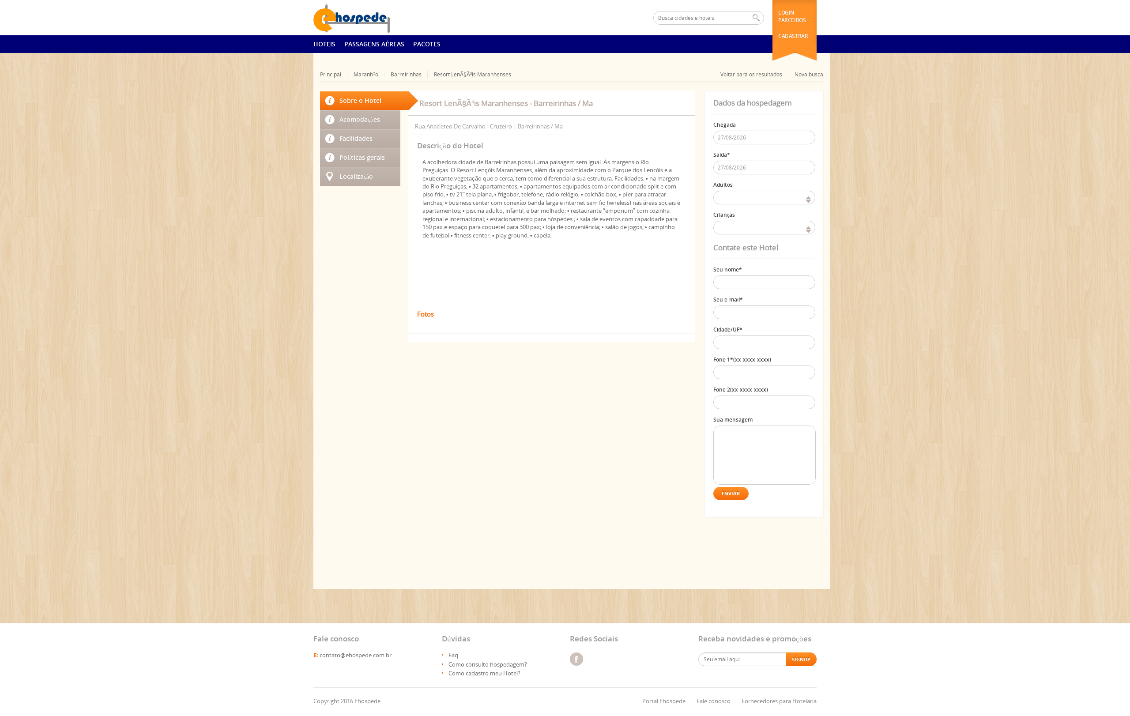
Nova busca (809, 74)
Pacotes (427, 44)
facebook (576, 659)
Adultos (723, 184)
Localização (356, 176)
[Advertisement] (360, 430)
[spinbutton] (764, 197)
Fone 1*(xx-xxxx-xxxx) (742, 359)
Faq (453, 655)
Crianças (724, 215)
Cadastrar (793, 36)
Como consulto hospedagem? (487, 664)
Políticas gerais (362, 157)
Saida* (721, 154)
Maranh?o (366, 74)
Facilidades (356, 138)
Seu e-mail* (728, 299)
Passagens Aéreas (374, 44)
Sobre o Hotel (360, 100)
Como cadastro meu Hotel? (484, 673)
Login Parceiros (792, 16)
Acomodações (359, 119)
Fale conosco (714, 701)
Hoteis (324, 44)
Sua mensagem (733, 419)
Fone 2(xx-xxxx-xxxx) (740, 389)
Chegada (724, 124)
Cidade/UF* (727, 329)
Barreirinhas (406, 74)
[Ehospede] (362, 18)
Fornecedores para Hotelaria (779, 701)
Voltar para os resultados (751, 74)
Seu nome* (727, 269)
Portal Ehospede (664, 701)
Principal (330, 74)
